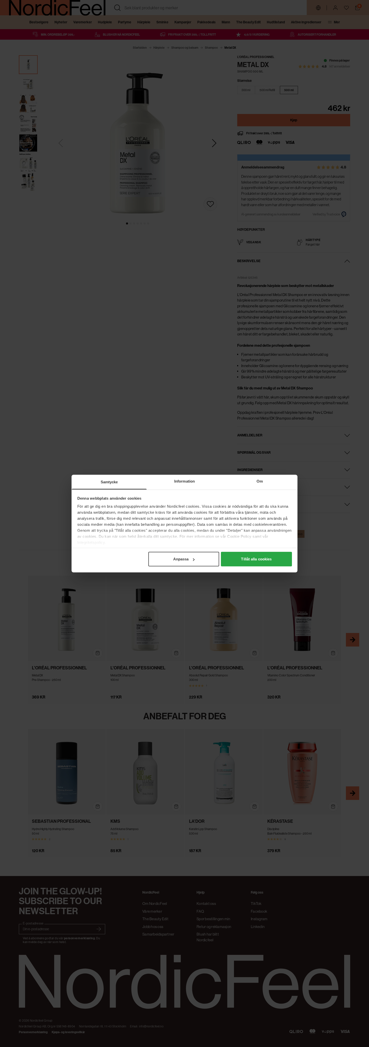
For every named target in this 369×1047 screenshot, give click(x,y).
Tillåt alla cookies (256, 559)
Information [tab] (184, 481)
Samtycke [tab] (109, 482)
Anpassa (181, 559)
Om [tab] (260, 481)
